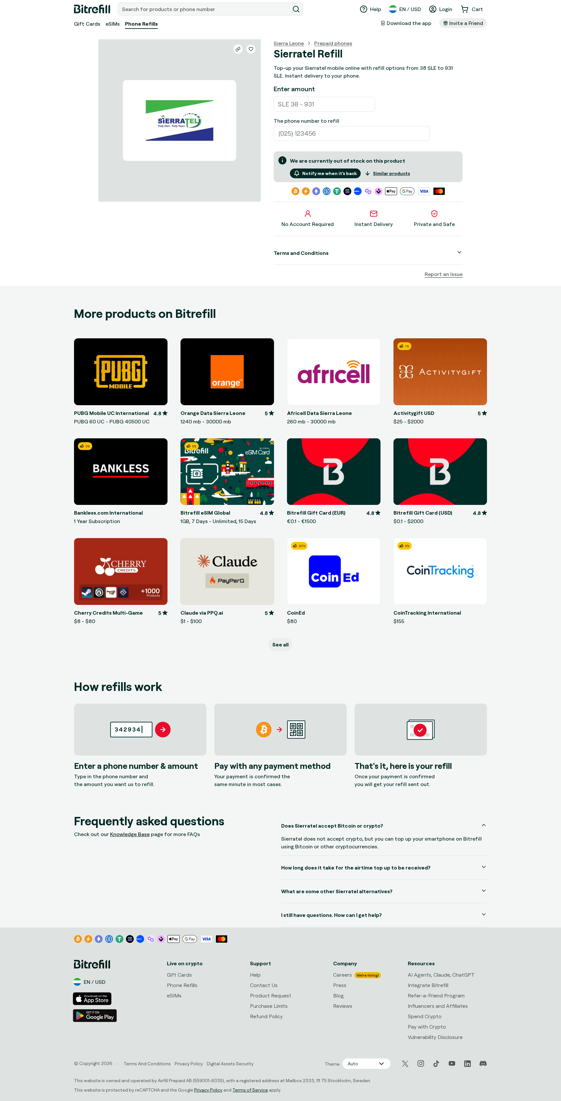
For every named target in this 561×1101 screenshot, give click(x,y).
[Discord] (483, 1063)
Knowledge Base (130, 834)
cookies (41, 1036)
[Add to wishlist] (251, 49)
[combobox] (204, 9)
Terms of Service (250, 1090)
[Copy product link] (238, 49)
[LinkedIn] (467, 1063)
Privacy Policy (208, 1090)
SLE (283, 104)
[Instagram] (421, 1063)
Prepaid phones (333, 43)
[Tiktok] (436, 1063)
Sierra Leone (289, 43)
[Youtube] (452, 1063)
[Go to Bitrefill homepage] (92, 9)
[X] (405, 1064)
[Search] (296, 9)
